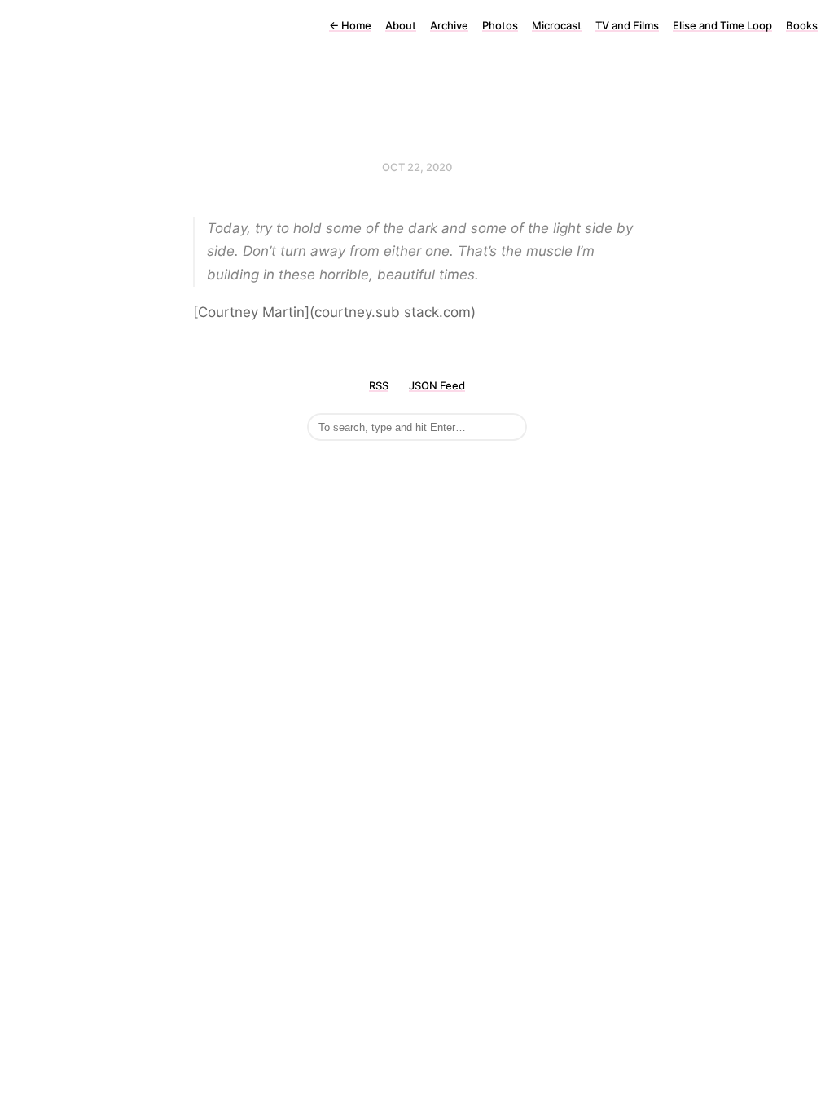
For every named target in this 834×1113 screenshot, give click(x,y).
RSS (378, 385)
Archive (449, 25)
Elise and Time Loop (722, 25)
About (400, 25)
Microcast (557, 25)
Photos (500, 25)
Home (350, 25)
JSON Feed (437, 385)
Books (802, 25)
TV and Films (627, 25)
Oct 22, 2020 (417, 167)
